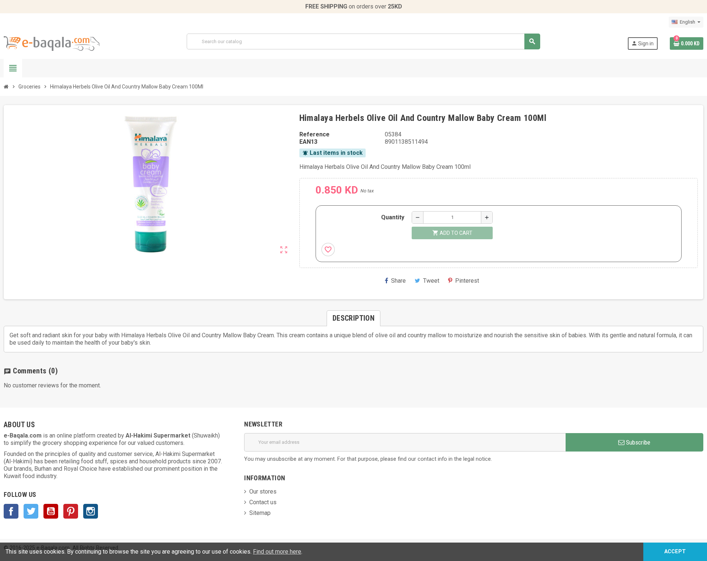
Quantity (392, 217)
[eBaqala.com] (51, 42)
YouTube (50, 511)
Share (398, 280)
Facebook (11, 511)
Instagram (90, 511)
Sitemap (260, 512)
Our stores (263, 491)
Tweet (431, 280)
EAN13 (308, 141)
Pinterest (467, 280)
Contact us (263, 502)
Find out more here (277, 551)
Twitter (31, 511)
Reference (314, 134)
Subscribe (637, 442)
